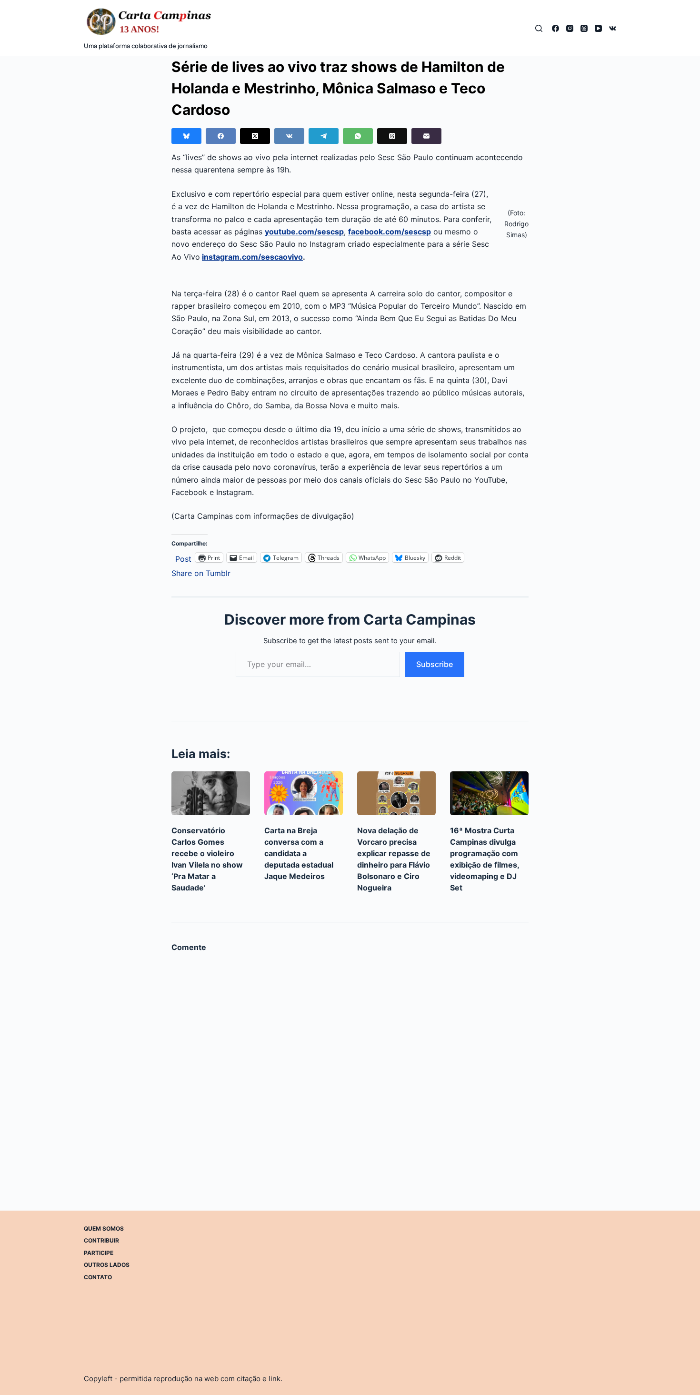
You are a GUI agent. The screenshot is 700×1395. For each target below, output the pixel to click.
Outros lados (107, 1264)
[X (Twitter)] (255, 136)
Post (183, 557)
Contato (98, 1277)
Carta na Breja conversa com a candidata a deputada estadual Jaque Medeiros (298, 853)
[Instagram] (569, 28)
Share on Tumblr (200, 572)
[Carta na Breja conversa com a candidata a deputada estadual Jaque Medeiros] (303, 793)
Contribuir (101, 1240)
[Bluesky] (186, 136)
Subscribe (434, 664)
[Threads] (584, 28)
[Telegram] (324, 136)
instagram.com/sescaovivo (252, 257)
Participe (98, 1252)
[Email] (426, 136)
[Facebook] (555, 28)
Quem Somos (104, 1228)
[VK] (612, 28)
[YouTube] (598, 28)
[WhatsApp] (358, 136)
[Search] (538, 28)
